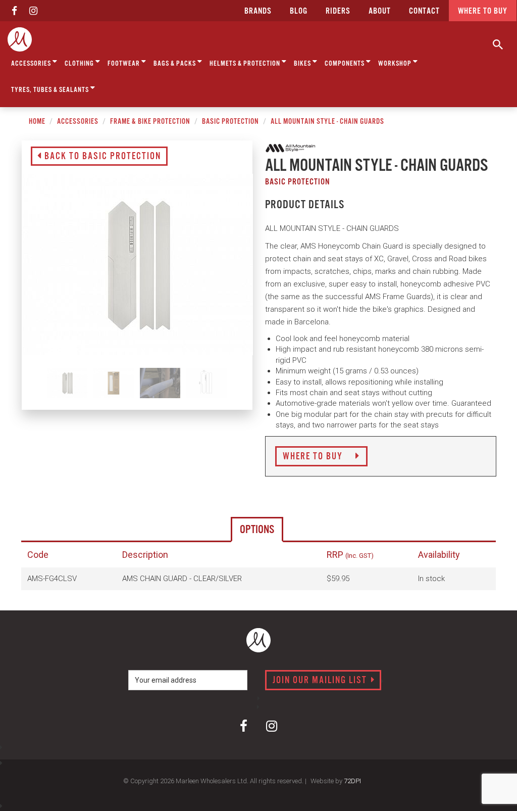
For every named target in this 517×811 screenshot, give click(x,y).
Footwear (124, 63)
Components (345, 63)
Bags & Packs (175, 63)
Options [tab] (257, 529)
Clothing (80, 63)
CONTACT (424, 11)
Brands (258, 11)
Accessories (32, 63)
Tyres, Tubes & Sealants (50, 89)
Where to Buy (314, 457)
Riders (338, 11)
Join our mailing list (321, 681)
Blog (298, 11)
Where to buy (482, 11)
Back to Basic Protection (101, 157)
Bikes (303, 63)
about (380, 11)
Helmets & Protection (246, 63)
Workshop (395, 63)
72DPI (352, 781)
